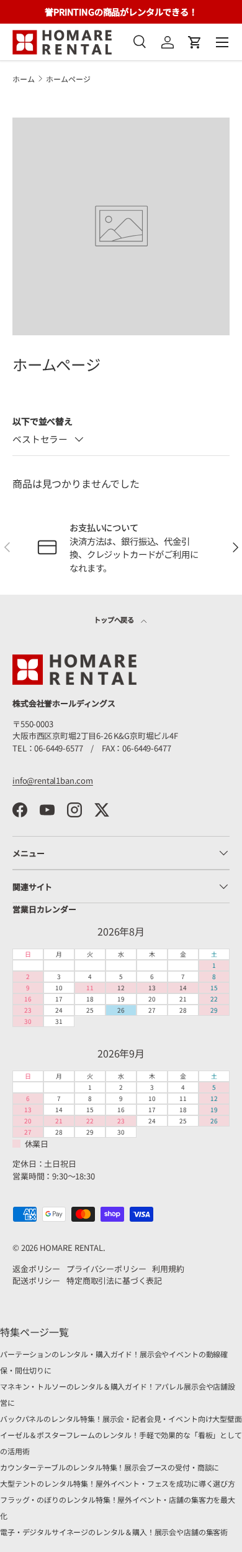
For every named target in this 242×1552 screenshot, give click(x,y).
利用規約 (168, 1269)
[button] (194, 42)
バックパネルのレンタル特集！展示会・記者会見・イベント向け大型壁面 (121, 1418)
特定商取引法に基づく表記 (114, 1280)
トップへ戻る (115, 620)
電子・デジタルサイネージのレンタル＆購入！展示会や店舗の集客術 (114, 1531)
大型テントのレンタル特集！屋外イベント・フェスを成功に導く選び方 (117, 1483)
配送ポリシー (36, 1280)
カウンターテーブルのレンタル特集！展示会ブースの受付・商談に (109, 1467)
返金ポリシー (36, 1269)
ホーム (23, 79)
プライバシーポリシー (106, 1269)
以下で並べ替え (42, 421)
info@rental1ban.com (52, 780)
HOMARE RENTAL (71, 1247)
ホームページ (68, 79)
